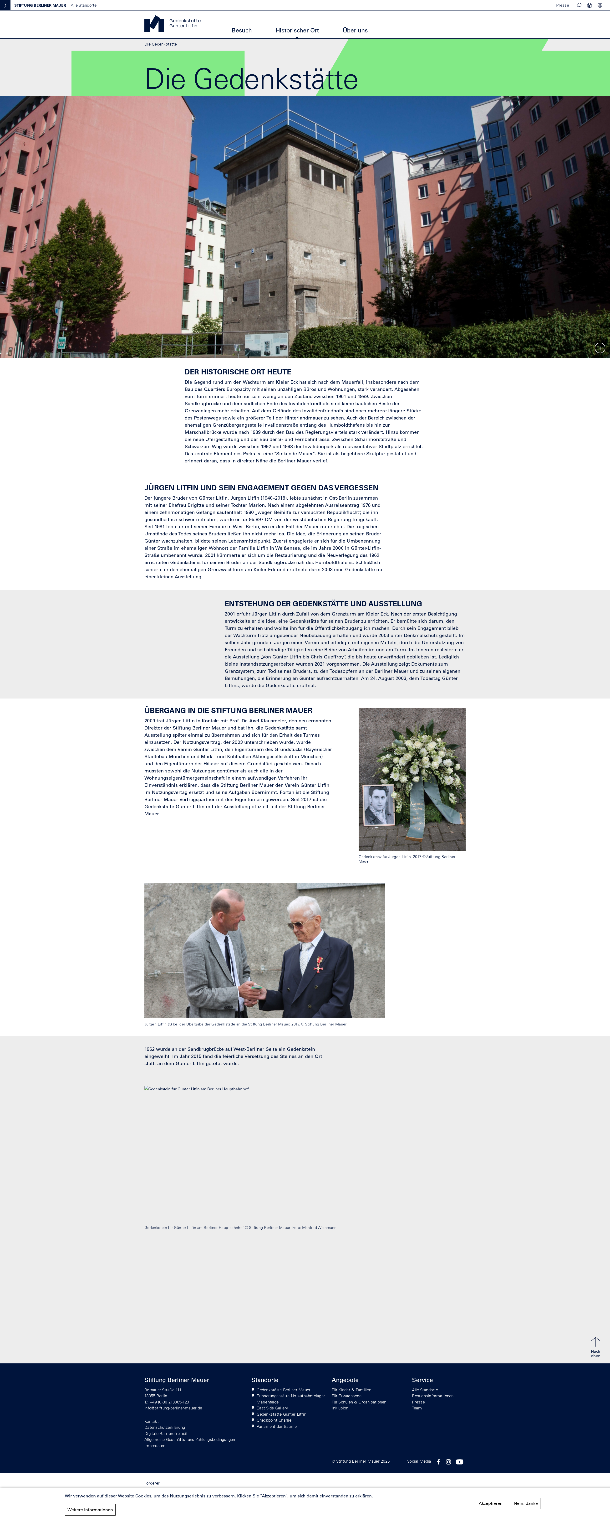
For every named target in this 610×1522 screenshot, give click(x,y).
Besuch (242, 30)
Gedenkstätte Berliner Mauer (283, 1389)
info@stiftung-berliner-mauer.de (173, 1407)
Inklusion (340, 1407)
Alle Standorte (425, 1389)
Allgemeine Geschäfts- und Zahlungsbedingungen (189, 1439)
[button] (579, 5)
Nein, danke (526, 1503)
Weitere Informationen (90, 1509)
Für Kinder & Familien (351, 1389)
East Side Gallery (272, 1407)
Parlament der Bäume (277, 1426)
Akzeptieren (491, 1503)
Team (417, 1407)
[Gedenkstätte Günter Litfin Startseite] (172, 30)
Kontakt (151, 1421)
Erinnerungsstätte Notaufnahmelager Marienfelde (291, 1398)
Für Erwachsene (346, 1395)
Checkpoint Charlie (274, 1420)
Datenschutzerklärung (164, 1427)
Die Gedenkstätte (160, 44)
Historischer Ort (297, 30)
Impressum (154, 1445)
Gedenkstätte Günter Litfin (281, 1414)
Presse (562, 5)
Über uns (355, 30)
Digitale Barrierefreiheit (166, 1433)
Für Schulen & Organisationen (359, 1401)
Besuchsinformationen (432, 1395)
